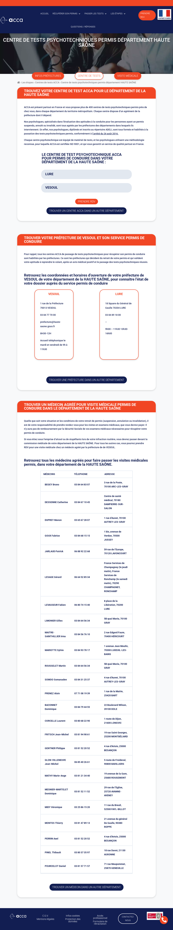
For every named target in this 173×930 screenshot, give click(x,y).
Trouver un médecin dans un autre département (86, 887)
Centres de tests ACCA (47, 82)
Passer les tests (94, 13)
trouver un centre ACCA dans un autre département (86, 210)
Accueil (44, 13)
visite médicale (127, 75)
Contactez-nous (128, 918)
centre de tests (89, 75)
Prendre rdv (86, 201)
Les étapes (116, 13)
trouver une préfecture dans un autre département (86, 380)
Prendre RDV (145, 15)
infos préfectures (48, 75)
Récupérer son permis (65, 13)
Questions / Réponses (83, 26)
